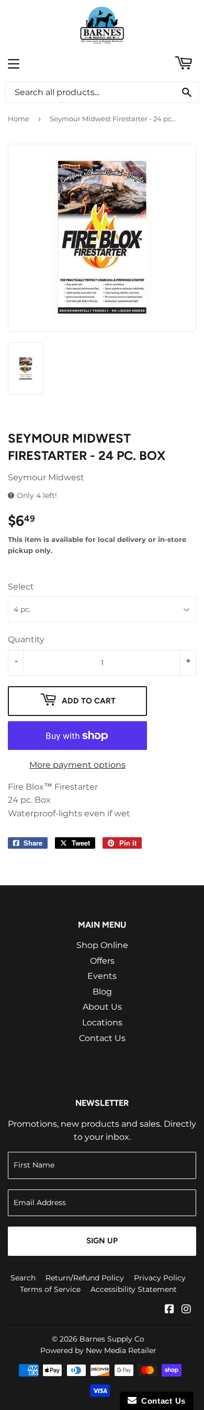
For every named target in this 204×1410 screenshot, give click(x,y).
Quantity (26, 639)
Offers (102, 961)
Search (23, 1278)
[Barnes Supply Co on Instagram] (186, 1310)
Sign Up (102, 1240)
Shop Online (102, 945)
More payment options (77, 765)
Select (21, 587)
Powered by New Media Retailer (98, 1350)
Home (18, 118)
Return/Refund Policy (85, 1278)
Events (102, 976)
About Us (102, 1007)
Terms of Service (50, 1289)
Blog (102, 992)
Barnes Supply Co (112, 1339)
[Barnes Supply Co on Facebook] (169, 1310)
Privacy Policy (160, 1278)
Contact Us (102, 1038)
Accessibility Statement (133, 1289)
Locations (102, 1022)
